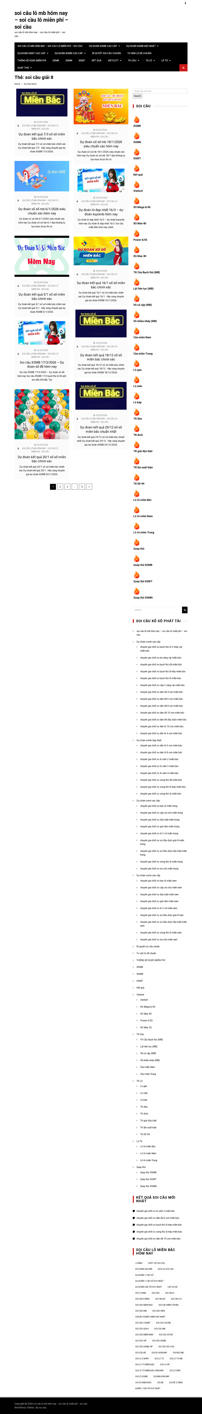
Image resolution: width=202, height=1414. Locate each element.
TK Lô (149, 60)
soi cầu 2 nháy (142, 1323)
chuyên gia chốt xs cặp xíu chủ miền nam (161, 887)
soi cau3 (169, 1293)
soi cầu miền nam (144, 1334)
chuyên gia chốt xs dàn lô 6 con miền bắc (161, 745)
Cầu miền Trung (143, 353)
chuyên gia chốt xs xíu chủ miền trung (159, 868)
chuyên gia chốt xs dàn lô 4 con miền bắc (161, 733)
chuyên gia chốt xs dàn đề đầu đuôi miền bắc (163, 719)
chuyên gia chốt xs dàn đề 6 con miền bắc (161, 699)
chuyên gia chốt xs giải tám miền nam (159, 901)
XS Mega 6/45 (141, 207)
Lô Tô (164, 60)
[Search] (185, 610)
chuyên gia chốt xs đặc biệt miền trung (160, 819)
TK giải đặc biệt (142, 451)
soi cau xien (158, 1311)
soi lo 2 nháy (142, 1358)
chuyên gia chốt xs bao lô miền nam (158, 880)
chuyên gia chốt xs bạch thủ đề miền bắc (161, 664)
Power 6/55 (140, 239)
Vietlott (113, 60)
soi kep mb (178, 1352)
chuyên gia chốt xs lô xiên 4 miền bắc (159, 773)
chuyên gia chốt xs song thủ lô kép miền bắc (163, 786)
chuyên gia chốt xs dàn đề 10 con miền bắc (162, 712)
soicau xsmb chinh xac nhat (150, 1317)
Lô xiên (137, 386)
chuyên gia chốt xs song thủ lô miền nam (161, 932)
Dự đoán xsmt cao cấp (31, 53)
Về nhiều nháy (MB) (145, 321)
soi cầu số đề (166, 1334)
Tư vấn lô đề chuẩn (139, 53)
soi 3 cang (140, 1293)
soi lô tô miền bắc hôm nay (149, 1370)
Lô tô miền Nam (143, 516)
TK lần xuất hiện (143, 467)
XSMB (55, 60)
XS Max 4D (139, 223)
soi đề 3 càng (176, 1382)
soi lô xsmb (141, 1376)
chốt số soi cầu (156, 1263)
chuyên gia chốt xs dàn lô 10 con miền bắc (162, 726)
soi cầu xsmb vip (144, 1346)
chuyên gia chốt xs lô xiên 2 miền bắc (159, 759)
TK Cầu (132, 60)
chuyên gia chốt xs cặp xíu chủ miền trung (161, 812)
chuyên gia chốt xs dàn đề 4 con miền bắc (161, 692)
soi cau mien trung (169, 1305)
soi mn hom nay (161, 1376)
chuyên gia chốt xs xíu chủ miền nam (158, 939)
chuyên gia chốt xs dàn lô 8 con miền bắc (161, 752)
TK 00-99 (138, 483)
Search (137, 96)
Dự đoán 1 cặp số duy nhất (149, 1281)
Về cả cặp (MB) (142, 304)
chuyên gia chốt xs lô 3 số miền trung (159, 833)
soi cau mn (141, 1311)
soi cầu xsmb (159, 1341)
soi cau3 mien (142, 1299)
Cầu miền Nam (142, 337)
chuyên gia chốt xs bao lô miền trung (158, 806)
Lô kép (137, 402)
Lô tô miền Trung (143, 532)
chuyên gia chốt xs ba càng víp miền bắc (160, 657)
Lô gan (137, 369)
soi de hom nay (159, 1352)
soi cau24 (160, 1299)
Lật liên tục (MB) (143, 288)
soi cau (42, 1407)
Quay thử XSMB (142, 564)
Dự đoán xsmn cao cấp (69, 53)
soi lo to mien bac (145, 1364)
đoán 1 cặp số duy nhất (147, 1388)
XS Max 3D (139, 256)
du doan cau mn (143, 1269)
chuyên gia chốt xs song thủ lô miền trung (161, 861)
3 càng (138, 1263)
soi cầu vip (141, 1341)
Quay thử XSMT (142, 581)
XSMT (82, 60)
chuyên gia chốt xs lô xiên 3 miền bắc (159, 766)
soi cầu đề (140, 1352)
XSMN (69, 60)
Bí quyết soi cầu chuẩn (106, 53)
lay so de (173, 1287)
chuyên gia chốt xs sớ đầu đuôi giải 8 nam (162, 915)
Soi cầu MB (159, 1329)
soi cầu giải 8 (142, 1329)
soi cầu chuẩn (163, 1323)
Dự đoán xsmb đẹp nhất (141, 46)
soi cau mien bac (144, 1305)
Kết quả (96, 60)
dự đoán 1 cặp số (144, 1275)
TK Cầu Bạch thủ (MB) (146, 272)
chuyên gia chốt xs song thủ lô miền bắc (160, 793)
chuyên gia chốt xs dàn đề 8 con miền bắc (161, 705)
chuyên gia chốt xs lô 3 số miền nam (158, 908)
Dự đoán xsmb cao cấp (103, 46)
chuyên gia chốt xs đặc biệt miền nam (159, 894)
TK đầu (137, 418)
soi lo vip (165, 1364)
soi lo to (159, 1358)
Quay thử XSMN (143, 597)
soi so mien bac (143, 1382)
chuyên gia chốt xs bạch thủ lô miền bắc (160, 678)
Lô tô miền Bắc (142, 499)
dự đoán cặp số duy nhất (148, 1287)
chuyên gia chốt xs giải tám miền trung (159, 826)
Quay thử (23, 67)
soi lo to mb (176, 1358)
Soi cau (156, 1293)
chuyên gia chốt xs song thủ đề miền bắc (161, 780)
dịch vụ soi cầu (166, 1269)
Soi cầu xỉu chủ (166, 1346)
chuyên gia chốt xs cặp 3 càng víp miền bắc (162, 685)
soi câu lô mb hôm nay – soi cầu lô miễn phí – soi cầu (41, 20)
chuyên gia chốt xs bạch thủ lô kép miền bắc (163, 671)
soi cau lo (176, 1299)
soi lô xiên (174, 1370)
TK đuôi (138, 434)
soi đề (160, 1382)
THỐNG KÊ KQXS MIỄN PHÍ (31, 60)
